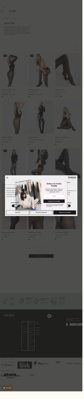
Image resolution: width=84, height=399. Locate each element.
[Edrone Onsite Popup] (41, 195)
